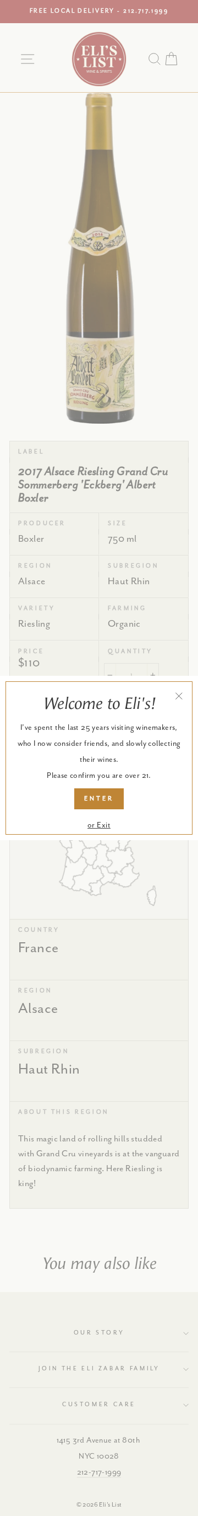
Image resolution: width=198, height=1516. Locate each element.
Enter (99, 798)
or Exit (99, 825)
